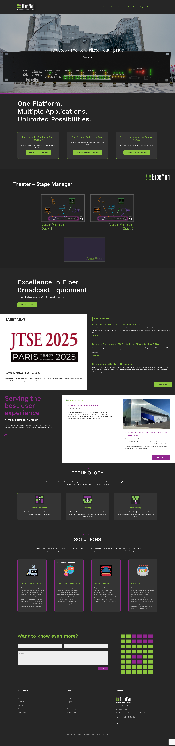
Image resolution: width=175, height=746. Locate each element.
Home (20, 698)
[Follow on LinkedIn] (124, 723)
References (70, 698)
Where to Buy (71, 712)
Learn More (132, 7)
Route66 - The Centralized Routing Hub (87, 50)
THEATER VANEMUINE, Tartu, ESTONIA (83, 405)
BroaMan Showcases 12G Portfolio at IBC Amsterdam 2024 (125, 344)
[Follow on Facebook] (117, 723)
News (105, 7)
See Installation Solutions (136, 152)
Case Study (79, 409)
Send (102, 668)
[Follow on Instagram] (121, 723)
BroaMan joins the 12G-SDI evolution (113, 364)
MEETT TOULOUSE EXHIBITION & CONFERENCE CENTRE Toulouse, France (146, 434)
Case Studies (22, 712)
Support (142, 7)
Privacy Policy (71, 709)
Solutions (121, 7)
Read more (87, 57)
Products (112, 7)
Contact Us (70, 705)
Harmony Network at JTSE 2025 (22, 372)
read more (95, 335)
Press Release (9, 376)
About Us (21, 702)
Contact (149, 7)
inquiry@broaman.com (124, 709)
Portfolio (21, 705)
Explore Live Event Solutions (87, 152)
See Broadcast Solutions (38, 152)
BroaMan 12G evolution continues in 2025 (116, 324)
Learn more (27, 305)
